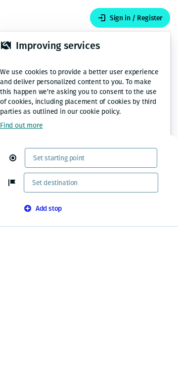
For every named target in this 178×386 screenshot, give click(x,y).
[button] (17, 158)
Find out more (21, 125)
